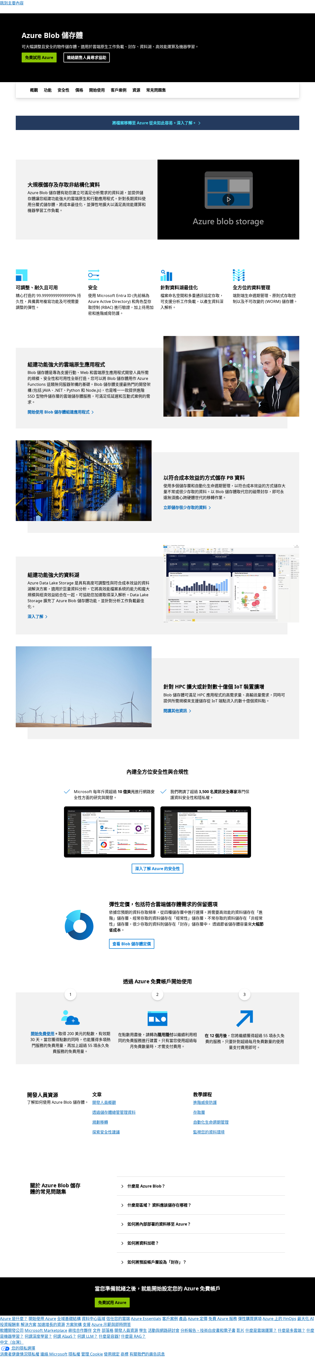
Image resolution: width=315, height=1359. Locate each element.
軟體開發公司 (12, 1330)
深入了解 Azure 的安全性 (157, 868)
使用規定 (112, 1354)
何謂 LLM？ (87, 1336)
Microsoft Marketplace (46, 1330)
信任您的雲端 (118, 1318)
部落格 (107, 1330)
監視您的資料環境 (209, 1132)
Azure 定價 (197, 1318)
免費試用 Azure (39, 57)
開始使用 (97, 90)
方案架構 (74, 1324)
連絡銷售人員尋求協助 (86, 57)
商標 (124, 1354)
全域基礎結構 (69, 1318)
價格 (79, 90)
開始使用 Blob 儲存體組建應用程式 (59, 412)
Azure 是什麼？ (14, 1318)
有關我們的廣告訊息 (147, 1354)
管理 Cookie (92, 1354)
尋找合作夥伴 (80, 1330)
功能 (48, 90)
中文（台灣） (12, 1342)
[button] (228, 199)
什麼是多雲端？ (291, 1330)
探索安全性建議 (106, 1132)
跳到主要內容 (12, 3)
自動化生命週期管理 (211, 1122)
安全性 (63, 90)
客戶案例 (118, 90)
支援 (87, 1324)
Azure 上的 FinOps (279, 1318)
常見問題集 (156, 90)
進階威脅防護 (205, 1102)
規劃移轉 (100, 1122)
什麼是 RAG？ (133, 1336)
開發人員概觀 (104, 1102)
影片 (240, 1330)
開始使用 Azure (42, 1318)
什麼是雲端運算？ (261, 1330)
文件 (97, 1330)
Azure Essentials (146, 1318)
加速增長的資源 (51, 1324)
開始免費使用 (42, 1033)
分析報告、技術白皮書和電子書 (208, 1330)
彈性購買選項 (250, 1318)
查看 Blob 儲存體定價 (131, 944)
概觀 (34, 90)
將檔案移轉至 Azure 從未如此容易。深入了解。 (154, 123)
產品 (183, 1318)
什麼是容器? (109, 1336)
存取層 (199, 1112)
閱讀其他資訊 (175, 710)
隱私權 (74, 1354)
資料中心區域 (93, 1318)
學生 (143, 1330)
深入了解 (35, 616)
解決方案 (28, 1324)
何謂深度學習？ (38, 1336)
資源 (136, 90)
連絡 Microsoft (53, 1354)
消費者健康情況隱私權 (19, 1354)
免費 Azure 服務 (222, 1318)
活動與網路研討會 (163, 1330)
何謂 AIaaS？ (64, 1336)
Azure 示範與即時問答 (111, 1324)
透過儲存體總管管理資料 (114, 1112)
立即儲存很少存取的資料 (185, 507)
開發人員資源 (126, 1330)
